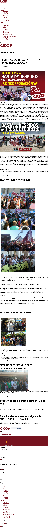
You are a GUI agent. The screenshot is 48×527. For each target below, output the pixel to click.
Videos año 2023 (6, 20)
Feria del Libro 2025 (5, 37)
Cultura (2, 513)
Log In (1, 471)
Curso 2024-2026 (6, 12)
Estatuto (4, 8)
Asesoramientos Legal (6, 25)
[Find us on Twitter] (0, 440)
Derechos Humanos (5, 15)
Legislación (2, 22)
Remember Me (3, 457)
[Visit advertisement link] (13, 5)
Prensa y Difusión (5, 17)
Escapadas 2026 (5, 33)
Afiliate (2, 9)
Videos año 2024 (6, 19)
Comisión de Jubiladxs (5, 11)
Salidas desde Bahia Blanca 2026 (7, 32)
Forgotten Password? (2, 461)
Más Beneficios (5, 24)
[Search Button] (0, 42)
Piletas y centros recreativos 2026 (7, 34)
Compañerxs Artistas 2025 (6, 38)
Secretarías (2, 10)
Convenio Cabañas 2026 (6, 29)
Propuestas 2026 (5, 27)
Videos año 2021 (6, 21)
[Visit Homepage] (3, 2)
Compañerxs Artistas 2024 (6, 39)
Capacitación (4, 489)
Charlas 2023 (6, 13)
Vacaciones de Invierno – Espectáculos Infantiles (9, 36)
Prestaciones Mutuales (6, 501)
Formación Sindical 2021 (7, 14)
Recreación (2, 35)
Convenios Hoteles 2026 (6, 28)
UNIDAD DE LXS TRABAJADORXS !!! (5, 434)
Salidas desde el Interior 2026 (7, 31)
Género (4, 16)
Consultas (4, 26)
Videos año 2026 (6, 18)
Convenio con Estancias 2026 (7, 30)
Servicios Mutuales (3, 23)
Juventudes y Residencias (6, 494)
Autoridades (4, 7)
